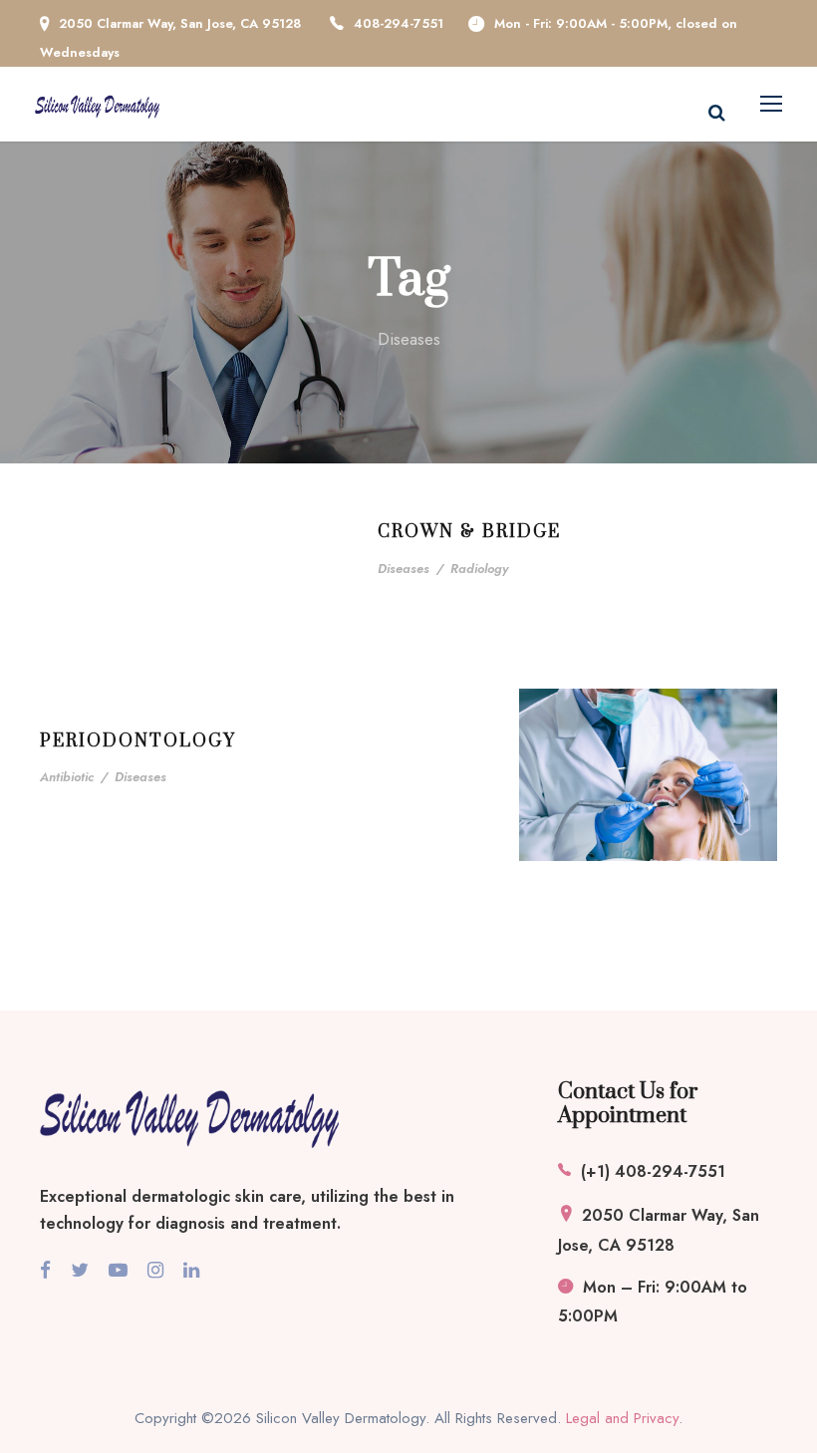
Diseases (403, 568)
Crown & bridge (469, 532)
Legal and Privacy (622, 1418)
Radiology (479, 568)
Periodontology (138, 741)
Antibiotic (67, 776)
